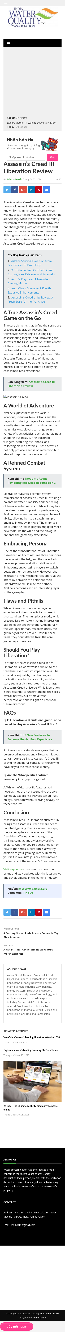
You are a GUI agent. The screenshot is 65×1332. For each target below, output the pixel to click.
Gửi (52, 157)
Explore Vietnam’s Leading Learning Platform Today (30, 1050)
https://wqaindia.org (32, 889)
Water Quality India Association (41, 1313)
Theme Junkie (39, 1317)
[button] (5, 3)
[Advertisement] (32, 82)
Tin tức (28, 893)
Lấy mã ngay (17, 1326)
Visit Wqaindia (12, 869)
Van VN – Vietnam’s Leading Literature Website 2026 (31, 1037)
